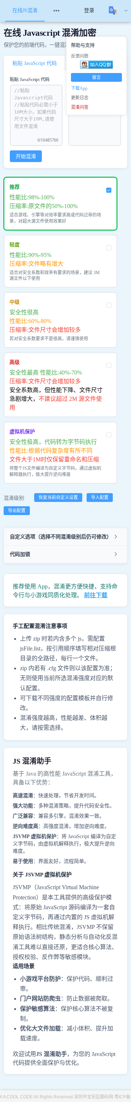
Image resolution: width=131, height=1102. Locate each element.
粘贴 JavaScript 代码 (29, 79)
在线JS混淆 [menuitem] (24, 10)
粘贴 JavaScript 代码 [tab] (34, 63)
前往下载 (95, 595)
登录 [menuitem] (89, 10)
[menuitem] (61, 11)
